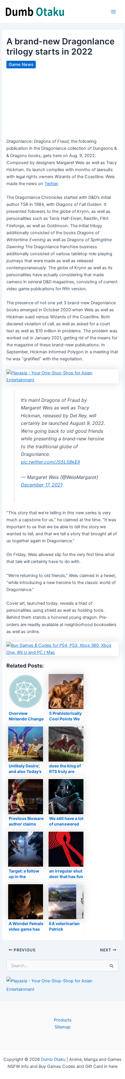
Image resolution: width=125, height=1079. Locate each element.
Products (63, 1020)
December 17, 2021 (42, 485)
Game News (21, 64)
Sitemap (63, 1027)
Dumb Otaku (53, 1059)
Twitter (51, 183)
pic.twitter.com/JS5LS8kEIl (50, 462)
